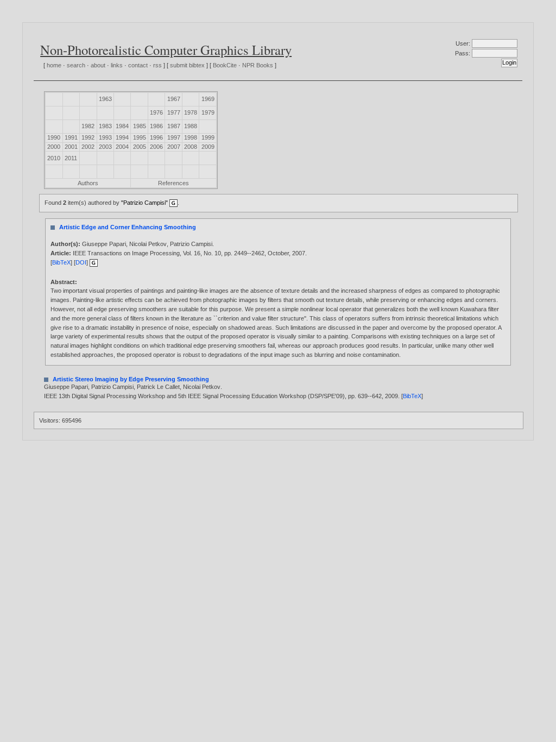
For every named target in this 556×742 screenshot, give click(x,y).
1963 (105, 99)
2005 (139, 146)
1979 (207, 112)
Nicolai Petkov (148, 244)
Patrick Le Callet (158, 386)
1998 (190, 137)
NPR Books (257, 65)
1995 (139, 137)
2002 (87, 146)
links (117, 65)
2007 (173, 146)
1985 (139, 126)
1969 (207, 99)
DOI (80, 262)
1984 (122, 126)
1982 (87, 126)
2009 (207, 146)
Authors (88, 183)
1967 (173, 99)
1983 (105, 126)
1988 (190, 126)
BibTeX (61, 262)
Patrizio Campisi (191, 244)
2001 (71, 146)
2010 (53, 158)
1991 (71, 137)
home (54, 65)
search (76, 65)
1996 (156, 137)
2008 (190, 146)
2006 (156, 146)
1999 (207, 137)
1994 (122, 137)
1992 (87, 137)
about (98, 65)
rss (157, 65)
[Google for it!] (94, 262)
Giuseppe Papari (104, 244)
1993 (105, 137)
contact (138, 65)
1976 (156, 112)
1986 (156, 126)
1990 (53, 137)
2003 (105, 146)
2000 (53, 146)
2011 (71, 158)
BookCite (225, 65)
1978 (190, 112)
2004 (122, 146)
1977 (173, 112)
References (173, 183)
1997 (173, 137)
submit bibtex (187, 65)
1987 (173, 126)
